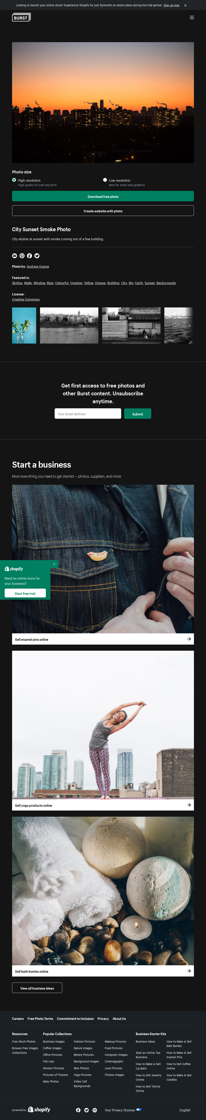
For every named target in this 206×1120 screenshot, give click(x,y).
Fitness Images (114, 1074)
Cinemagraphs (114, 1061)
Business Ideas (145, 1041)
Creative (76, 282)
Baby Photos (51, 1081)
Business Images (54, 1041)
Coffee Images (52, 1048)
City (124, 282)
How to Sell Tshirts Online (148, 1088)
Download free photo (103, 196)
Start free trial (25, 593)
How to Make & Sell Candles (179, 1077)
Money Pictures (84, 1054)
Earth (139, 282)
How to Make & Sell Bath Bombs (179, 1043)
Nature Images (83, 1048)
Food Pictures (114, 1048)
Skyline (17, 282)
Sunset (150, 282)
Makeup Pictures (115, 1041)
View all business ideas (37, 987)
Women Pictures (53, 1068)
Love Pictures (113, 1068)
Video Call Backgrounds (82, 1083)
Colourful (61, 282)
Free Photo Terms (40, 1018)
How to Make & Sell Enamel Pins (179, 1054)
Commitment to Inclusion (75, 1018)
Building (113, 282)
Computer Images (116, 1054)
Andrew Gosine (38, 266)
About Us (119, 1018)
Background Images (86, 1061)
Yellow (88, 282)
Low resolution (119, 180)
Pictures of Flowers (55, 1074)
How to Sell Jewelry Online (148, 1077)
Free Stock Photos (23, 1041)
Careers (18, 1018)
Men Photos (81, 1068)
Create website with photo (103, 210)
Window (39, 282)
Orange (100, 282)
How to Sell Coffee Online (179, 1065)
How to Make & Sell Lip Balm (148, 1065)
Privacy (103, 1018)
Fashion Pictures (84, 1041)
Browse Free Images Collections (25, 1050)
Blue (50, 282)
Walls (28, 282)
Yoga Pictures (82, 1074)
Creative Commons (26, 298)
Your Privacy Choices (120, 1109)
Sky (131, 282)
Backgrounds (166, 282)
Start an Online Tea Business (148, 1054)
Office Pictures (52, 1054)
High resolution (29, 180)
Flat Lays (48, 1061)
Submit (137, 413)
